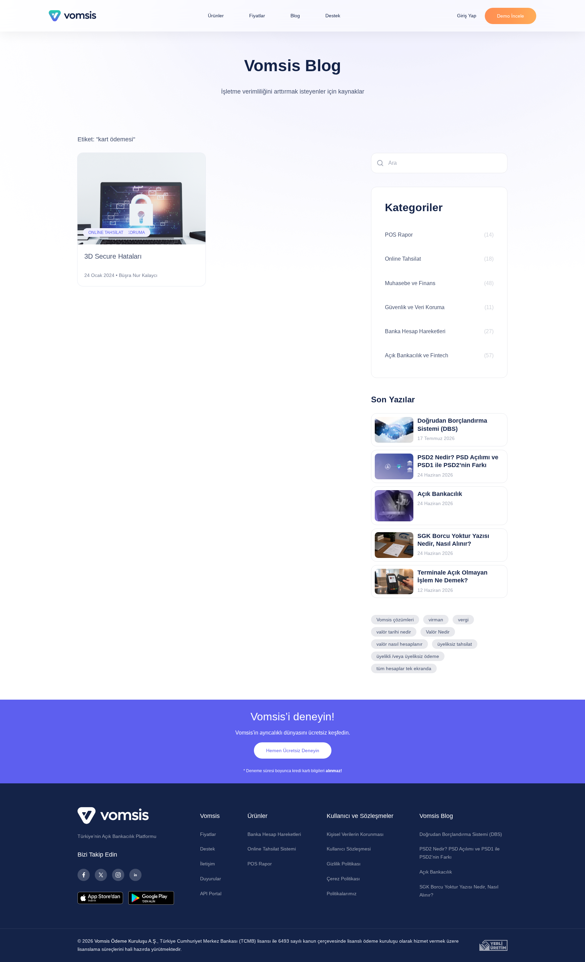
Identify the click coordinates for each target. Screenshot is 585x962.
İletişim (207, 863)
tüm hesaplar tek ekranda (403, 668)
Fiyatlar (257, 15)
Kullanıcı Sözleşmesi (349, 848)
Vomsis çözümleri (395, 619)
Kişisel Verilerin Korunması (355, 834)
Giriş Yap (466, 15)
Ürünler (216, 15)
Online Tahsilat (439, 259)
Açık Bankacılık (435, 872)
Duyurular (210, 878)
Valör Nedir (438, 632)
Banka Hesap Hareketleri (439, 331)
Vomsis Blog (436, 816)
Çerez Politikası (343, 878)
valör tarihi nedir (393, 632)
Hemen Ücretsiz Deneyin (292, 750)
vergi (463, 619)
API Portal (210, 893)
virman (436, 619)
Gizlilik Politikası (344, 863)
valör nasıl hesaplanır (399, 644)
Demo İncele (510, 16)
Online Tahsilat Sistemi (271, 848)
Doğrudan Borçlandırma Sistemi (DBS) (460, 834)
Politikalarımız (341, 893)
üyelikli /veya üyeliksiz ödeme (407, 656)
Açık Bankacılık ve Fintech (439, 355)
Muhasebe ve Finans (439, 283)
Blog (295, 15)
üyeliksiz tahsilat (454, 644)
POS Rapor (439, 235)
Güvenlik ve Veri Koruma (439, 307)
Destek (332, 15)
